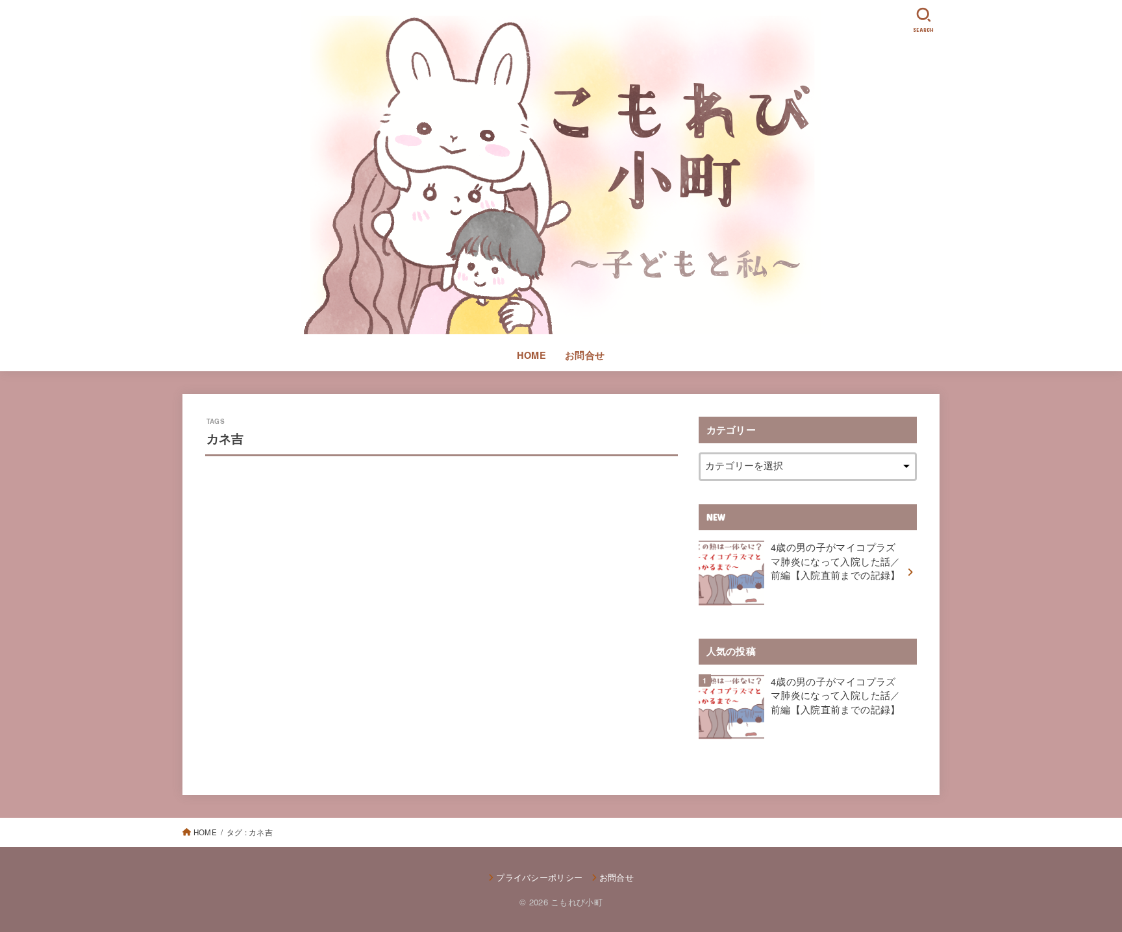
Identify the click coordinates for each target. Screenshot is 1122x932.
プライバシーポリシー (539, 877)
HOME (531, 355)
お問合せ (585, 355)
